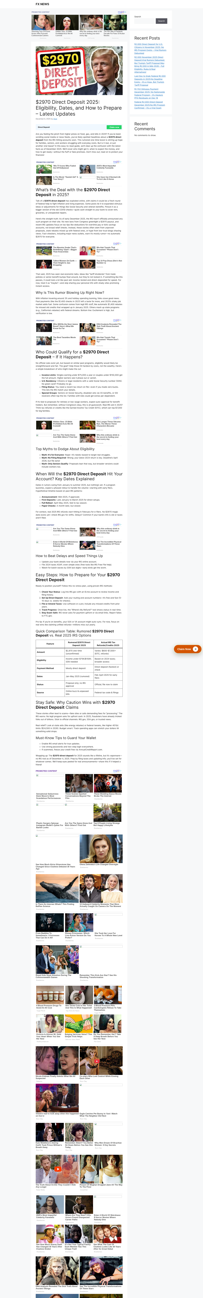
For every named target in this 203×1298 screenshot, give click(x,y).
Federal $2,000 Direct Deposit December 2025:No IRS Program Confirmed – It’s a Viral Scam (149, 105)
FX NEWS (42, 4)
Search (137, 16)
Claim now (114, 127)
